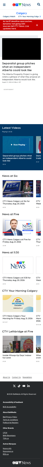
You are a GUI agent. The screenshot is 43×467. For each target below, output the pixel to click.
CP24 (5, 433)
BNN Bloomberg (9, 435)
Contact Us (16, 377)
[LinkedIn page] (28, 385)
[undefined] (18, 150)
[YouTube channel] (23, 385)
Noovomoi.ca (8, 451)
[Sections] (4, 4)
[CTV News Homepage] (22, 4)
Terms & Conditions (10, 420)
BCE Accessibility (9, 407)
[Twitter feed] (14, 385)
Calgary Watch (9, 16)
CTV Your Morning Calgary (29, 16)
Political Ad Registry (10, 423)
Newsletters (27, 377)
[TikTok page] (19, 385)
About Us (6, 377)
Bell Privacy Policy (10, 417)
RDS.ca (6, 454)
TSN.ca (6, 438)
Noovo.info (7, 448)
